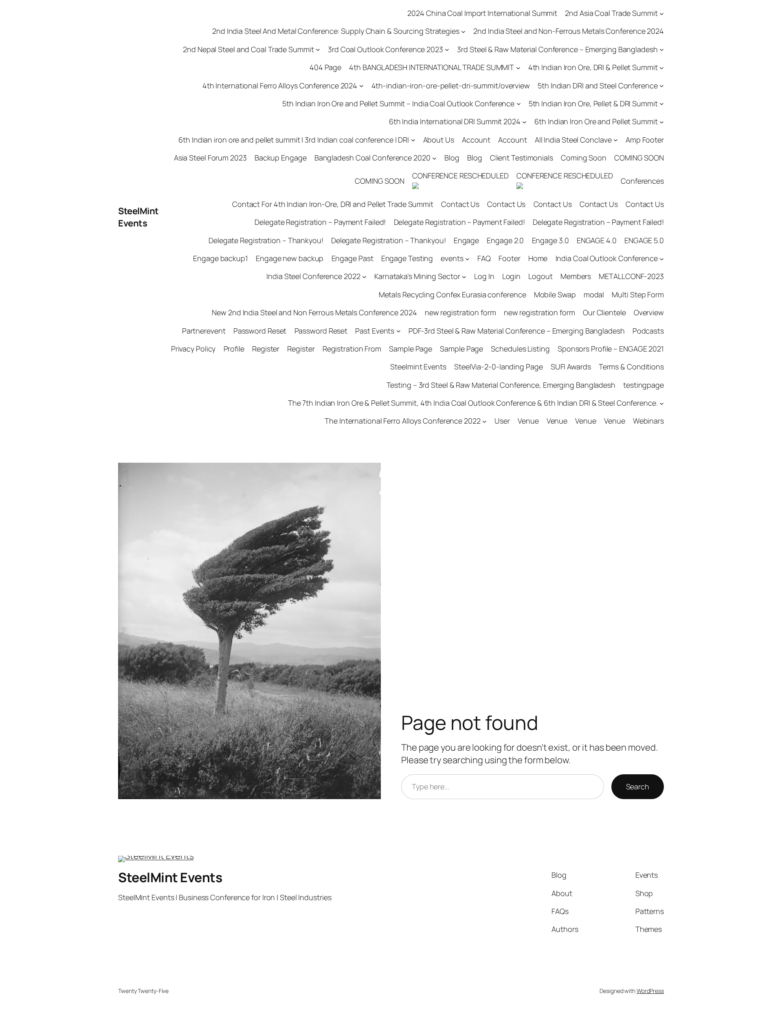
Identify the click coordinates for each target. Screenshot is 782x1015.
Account (476, 140)
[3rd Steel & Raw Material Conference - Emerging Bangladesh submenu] (661, 49)
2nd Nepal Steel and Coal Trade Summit (248, 49)
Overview (649, 312)
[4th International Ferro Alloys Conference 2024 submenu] (361, 85)
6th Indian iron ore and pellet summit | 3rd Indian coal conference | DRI (293, 140)
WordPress (650, 991)
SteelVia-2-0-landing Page (498, 366)
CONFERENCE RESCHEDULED (460, 175)
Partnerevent (204, 331)
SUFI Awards (571, 366)
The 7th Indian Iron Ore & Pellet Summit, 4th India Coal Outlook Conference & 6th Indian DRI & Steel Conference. (473, 403)
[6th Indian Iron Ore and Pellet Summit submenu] (661, 121)
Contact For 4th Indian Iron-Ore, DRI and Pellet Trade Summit (332, 204)
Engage (466, 240)
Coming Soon (583, 158)
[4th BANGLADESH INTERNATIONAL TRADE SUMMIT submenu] (518, 67)
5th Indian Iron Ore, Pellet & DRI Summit (593, 103)
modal (594, 294)
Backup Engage (281, 158)
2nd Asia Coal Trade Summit (611, 13)
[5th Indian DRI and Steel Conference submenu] (661, 85)
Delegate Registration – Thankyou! (266, 240)
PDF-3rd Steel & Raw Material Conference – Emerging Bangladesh (517, 331)
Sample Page (410, 349)
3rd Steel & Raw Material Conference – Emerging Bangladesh (557, 49)
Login (511, 276)
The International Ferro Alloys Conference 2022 (402, 421)
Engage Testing (407, 258)
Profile (234, 349)
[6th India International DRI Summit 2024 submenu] (524, 121)
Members (575, 276)
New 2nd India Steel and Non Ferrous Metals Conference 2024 (314, 312)
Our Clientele (604, 312)
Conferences (642, 181)
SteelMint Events (138, 217)
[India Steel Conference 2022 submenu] (364, 277)
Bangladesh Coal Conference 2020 (372, 158)
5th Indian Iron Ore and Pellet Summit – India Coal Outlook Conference (398, 103)
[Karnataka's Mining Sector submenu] (464, 277)
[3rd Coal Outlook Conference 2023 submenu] (447, 49)
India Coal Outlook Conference (607, 258)
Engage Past (352, 258)
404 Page (325, 67)
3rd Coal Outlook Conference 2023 (385, 49)
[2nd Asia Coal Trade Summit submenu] (661, 13)
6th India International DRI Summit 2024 (455, 121)
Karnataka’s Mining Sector (417, 276)
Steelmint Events (418, 366)
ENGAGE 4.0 (597, 240)
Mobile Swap (555, 294)
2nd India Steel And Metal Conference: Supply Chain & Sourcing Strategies (335, 31)
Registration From (352, 349)
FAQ (484, 258)
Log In (484, 276)
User (502, 421)
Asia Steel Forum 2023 (210, 158)
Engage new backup (289, 258)
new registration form (460, 312)
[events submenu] (467, 258)
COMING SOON (639, 158)
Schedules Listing (520, 349)
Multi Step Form (638, 294)
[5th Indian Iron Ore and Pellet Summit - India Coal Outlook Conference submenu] (518, 103)
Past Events (374, 331)
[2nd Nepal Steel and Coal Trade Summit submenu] (318, 49)
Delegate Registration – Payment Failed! (320, 222)
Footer (509, 258)
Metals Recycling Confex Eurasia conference (452, 294)
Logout (540, 276)
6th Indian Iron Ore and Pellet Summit (595, 121)
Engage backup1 (220, 258)
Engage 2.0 (505, 240)
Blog (451, 158)
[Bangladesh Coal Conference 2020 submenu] (434, 158)
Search (637, 786)
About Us (438, 140)
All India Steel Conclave (573, 140)
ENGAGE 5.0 (644, 240)
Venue (528, 421)
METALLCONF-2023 (631, 276)
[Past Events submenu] (398, 331)
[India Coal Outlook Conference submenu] (661, 258)
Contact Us (460, 204)
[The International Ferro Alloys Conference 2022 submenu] (484, 421)
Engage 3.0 (550, 240)
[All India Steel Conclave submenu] (615, 140)
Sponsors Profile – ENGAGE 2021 (611, 349)
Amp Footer (645, 140)
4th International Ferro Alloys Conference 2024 (279, 85)
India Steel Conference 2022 (313, 276)
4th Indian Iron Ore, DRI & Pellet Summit (593, 67)
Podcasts (648, 331)
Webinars (648, 421)
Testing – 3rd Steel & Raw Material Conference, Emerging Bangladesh (501, 385)
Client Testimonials (521, 158)
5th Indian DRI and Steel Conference (598, 85)
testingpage (643, 385)
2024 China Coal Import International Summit (482, 13)
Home (538, 258)
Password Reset (260, 331)
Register (265, 349)
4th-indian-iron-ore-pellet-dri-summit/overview (450, 85)
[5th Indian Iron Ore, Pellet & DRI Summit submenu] (661, 103)
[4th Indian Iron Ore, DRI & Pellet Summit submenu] (661, 67)
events (452, 258)
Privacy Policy (193, 349)
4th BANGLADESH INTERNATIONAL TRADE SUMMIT (431, 67)
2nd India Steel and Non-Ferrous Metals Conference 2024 (568, 31)
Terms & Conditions (631, 366)
